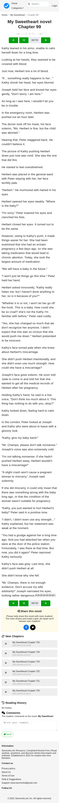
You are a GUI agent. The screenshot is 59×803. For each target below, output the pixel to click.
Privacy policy (8, 768)
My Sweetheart (17, 15)
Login (54, 6)
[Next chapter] (45, 40)
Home (14, 3)
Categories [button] (17, 8)
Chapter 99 (33, 15)
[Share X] (33, 627)
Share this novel (31, 611)
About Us (6, 772)
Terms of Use (8, 775)
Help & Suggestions (11, 779)
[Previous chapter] (13, 40)
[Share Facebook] (26, 627)
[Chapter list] (24, 40)
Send (8, 734)
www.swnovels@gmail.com (23, 783)
